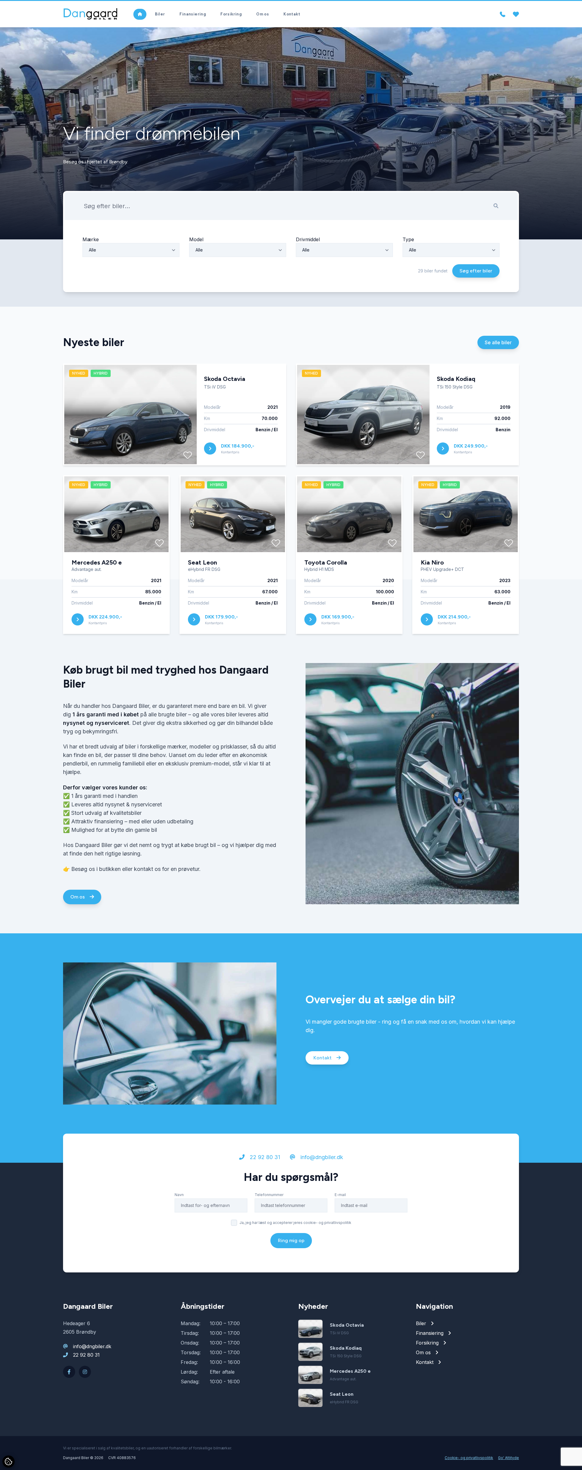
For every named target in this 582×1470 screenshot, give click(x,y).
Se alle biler (498, 342)
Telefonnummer (269, 1194)
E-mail (340, 1194)
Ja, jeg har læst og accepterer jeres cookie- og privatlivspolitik (295, 1222)
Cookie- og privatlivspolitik (469, 1457)
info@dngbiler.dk (321, 1157)
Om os (262, 14)
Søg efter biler (476, 271)
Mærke (90, 239)
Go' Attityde (508, 1457)
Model (196, 239)
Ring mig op (291, 1240)
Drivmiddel (308, 239)
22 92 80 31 (264, 1157)
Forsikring (231, 14)
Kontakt (291, 14)
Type (408, 239)
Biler (160, 14)
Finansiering (192, 14)
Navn (179, 1194)
